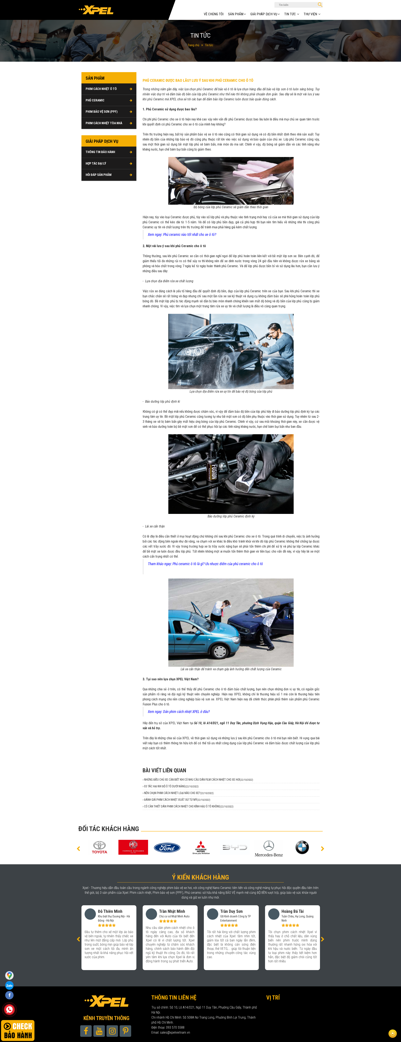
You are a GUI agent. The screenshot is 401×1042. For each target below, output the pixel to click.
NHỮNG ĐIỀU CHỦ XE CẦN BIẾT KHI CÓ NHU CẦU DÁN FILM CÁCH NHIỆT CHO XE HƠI (198, 779)
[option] (107, 847)
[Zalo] (9, 975)
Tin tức (209, 45)
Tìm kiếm (320, 4)
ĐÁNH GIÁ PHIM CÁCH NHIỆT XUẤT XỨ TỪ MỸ (177, 799)
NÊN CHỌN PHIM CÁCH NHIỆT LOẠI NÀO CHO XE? (179, 793)
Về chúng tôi (213, 14)
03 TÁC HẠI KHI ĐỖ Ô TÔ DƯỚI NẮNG (171, 786)
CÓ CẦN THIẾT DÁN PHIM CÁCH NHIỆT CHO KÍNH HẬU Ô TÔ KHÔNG (188, 806)
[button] (78, 848)
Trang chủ (193, 45)
